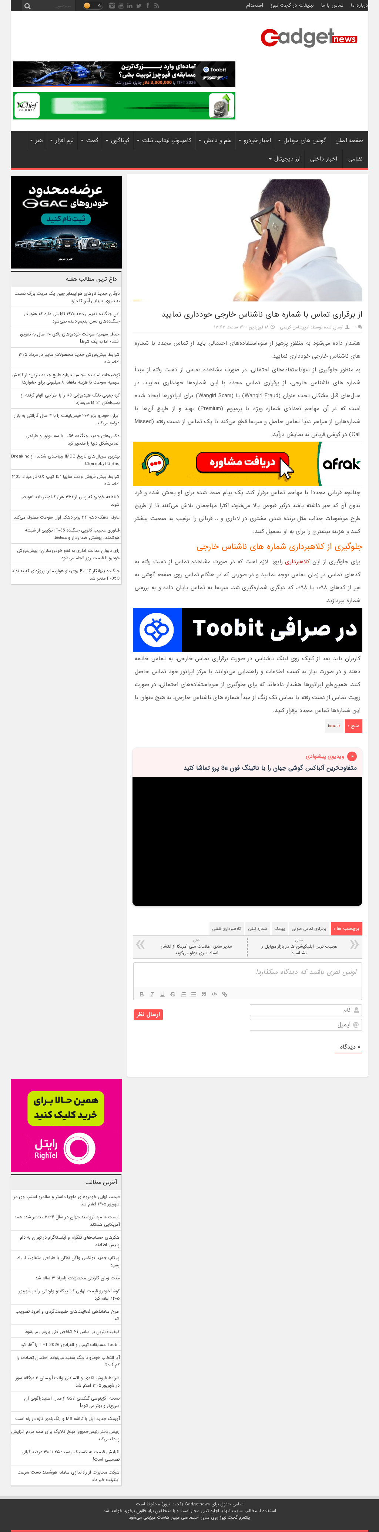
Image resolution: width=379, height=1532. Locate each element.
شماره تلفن (257, 929)
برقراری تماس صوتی (309, 929)
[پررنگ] (142, 994)
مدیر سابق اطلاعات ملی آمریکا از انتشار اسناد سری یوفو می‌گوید (196, 947)
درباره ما (359, 5)
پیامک (280, 929)
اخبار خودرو (257, 140)
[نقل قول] (204, 994)
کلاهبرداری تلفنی (226, 929)
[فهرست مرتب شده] (183, 994)
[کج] (152, 994)
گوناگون (120, 140)
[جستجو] (27, 5)
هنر (39, 140)
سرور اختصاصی (195, 1517)
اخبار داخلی (323, 159)
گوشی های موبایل (305, 140)
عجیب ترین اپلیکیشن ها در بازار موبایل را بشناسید (299, 947)
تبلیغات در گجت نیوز (292, 5)
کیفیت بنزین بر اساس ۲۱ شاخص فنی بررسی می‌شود (72, 1332)
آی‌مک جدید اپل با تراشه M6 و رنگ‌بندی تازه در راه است (67, 1418)
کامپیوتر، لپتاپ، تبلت (166, 140)
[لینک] (224, 994)
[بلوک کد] (214, 994)
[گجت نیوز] (309, 50)
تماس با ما (332, 5)
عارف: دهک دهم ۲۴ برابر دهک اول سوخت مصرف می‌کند (67, 517)
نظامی (355, 159)
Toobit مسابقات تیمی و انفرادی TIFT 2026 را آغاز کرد (70, 1345)
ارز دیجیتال (287, 159)
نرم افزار (65, 140)
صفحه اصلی (349, 140)
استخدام (254, 5)
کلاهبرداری (297, 561)
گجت (92, 140)
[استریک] (173, 994)
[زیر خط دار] (162, 994)
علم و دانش (217, 140)
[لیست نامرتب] (193, 994)
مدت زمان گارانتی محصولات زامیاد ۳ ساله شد (77, 1278)
